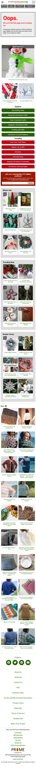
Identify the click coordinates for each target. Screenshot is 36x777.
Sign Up (30, 183)
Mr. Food (18, 740)
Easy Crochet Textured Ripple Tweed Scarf (26, 523)
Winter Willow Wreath (10, 352)
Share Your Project (18, 724)
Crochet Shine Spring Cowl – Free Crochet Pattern (26, 450)
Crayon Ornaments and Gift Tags (10, 281)
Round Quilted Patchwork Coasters (10, 101)
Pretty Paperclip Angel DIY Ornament (25, 230)
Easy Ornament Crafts (18, 120)
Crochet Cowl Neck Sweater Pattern (26, 427)
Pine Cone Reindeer (10, 230)
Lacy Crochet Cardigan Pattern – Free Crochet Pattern (26, 623)
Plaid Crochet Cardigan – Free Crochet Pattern (27, 647)
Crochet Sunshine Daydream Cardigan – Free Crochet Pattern (9, 599)
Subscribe (18, 708)
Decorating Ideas (18, 110)
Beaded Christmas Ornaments (18, 162)
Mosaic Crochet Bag (9, 622)
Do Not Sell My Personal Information (18, 698)
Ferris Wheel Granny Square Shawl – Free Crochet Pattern (9, 451)
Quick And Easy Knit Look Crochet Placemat (26, 573)
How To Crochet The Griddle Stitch (9, 427)
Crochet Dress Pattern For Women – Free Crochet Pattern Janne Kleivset (26, 476)
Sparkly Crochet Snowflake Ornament (10, 396)
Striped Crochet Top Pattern (9, 500)
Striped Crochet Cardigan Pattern (9, 475)
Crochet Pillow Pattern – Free (9, 548)
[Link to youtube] (28, 662)
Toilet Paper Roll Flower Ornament (10, 302)
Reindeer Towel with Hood (10, 252)
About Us (18, 672)
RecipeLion (18, 743)
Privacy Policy (15, 179)
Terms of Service (18, 713)
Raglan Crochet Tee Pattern (26, 500)
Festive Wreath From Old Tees (25, 252)
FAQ (18, 688)
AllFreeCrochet (18, 735)
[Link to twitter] (15, 662)
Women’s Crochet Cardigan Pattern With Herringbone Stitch (26, 549)
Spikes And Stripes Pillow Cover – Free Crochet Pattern (9, 574)
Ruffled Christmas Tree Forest (25, 353)
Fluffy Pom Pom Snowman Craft (18, 79)
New (2, 406)
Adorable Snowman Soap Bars (10, 324)
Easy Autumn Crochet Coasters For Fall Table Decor (9, 524)
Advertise (18, 677)
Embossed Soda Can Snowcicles (26, 302)
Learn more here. (18, 759)
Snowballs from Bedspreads (25, 396)
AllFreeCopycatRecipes (18, 745)
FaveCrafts (18, 732)
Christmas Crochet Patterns (18, 135)
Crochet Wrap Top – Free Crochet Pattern (9, 647)
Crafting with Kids (18, 130)
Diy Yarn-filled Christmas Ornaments (25, 281)
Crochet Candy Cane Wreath (25, 374)
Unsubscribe (18, 718)
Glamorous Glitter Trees (10, 209)
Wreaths (18, 152)
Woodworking (18, 157)
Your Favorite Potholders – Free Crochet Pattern (26, 598)
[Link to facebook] (8, 662)
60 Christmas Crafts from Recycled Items (10, 374)
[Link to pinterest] (21, 662)
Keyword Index (18, 693)
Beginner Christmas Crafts (18, 125)
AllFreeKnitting (18, 737)
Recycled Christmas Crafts (18, 115)
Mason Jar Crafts (18, 147)
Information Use (24, 179)
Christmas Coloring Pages (18, 166)
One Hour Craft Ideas (18, 142)
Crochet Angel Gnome (26, 101)
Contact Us (18, 682)
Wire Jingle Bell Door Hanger (25, 324)
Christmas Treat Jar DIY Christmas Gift (25, 209)
